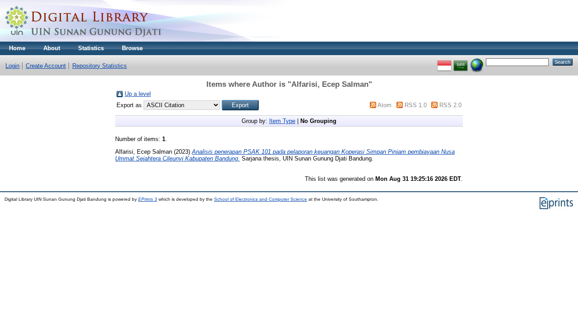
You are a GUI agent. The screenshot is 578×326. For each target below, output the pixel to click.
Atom (385, 105)
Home (17, 48)
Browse (132, 48)
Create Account (46, 65)
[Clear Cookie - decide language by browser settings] (477, 61)
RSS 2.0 (450, 105)
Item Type (282, 121)
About (51, 48)
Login (12, 65)
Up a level (138, 93)
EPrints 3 (147, 199)
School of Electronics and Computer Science (260, 199)
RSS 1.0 (416, 105)
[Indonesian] (444, 61)
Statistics (91, 48)
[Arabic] (460, 61)
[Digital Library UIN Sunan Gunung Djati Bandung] (83, 39)
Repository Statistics (99, 65)
